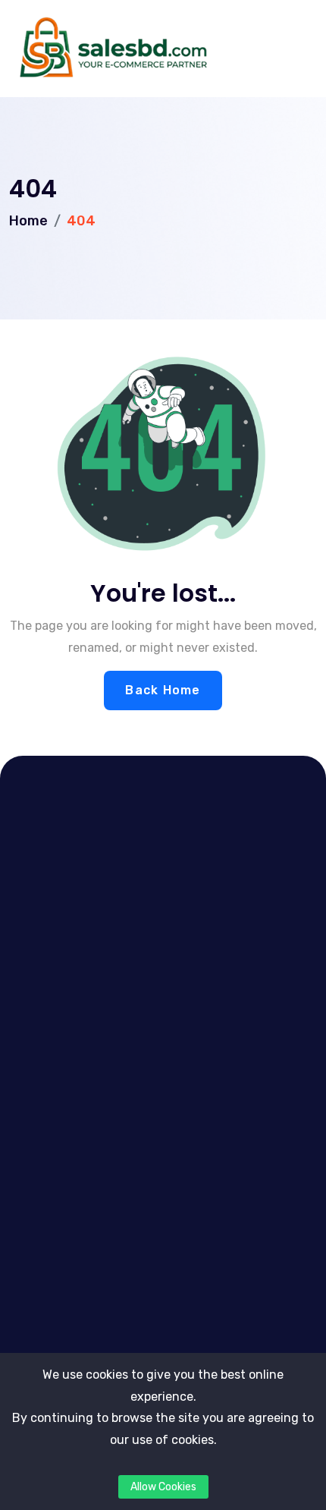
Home (28, 220)
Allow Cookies (163, 1486)
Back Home (162, 690)
